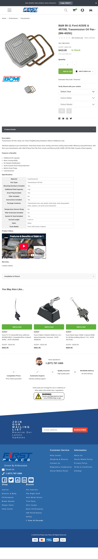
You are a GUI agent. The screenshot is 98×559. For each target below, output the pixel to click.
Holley (29, 517)
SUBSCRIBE (80, 430)
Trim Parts (31, 501)
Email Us (10, 469)
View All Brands (35, 520)
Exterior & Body (9, 493)
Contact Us (55, 463)
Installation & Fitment (12, 276)
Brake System (8, 501)
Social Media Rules (59, 471)
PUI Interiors (32, 490)
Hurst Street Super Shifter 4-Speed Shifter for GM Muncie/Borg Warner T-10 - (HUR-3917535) (80, 337)
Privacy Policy (80, 463)
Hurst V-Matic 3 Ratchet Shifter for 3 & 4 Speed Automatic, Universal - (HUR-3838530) (47, 337)
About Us (78, 455)
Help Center (55, 455)
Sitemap (78, 471)
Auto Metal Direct (34, 497)
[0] (74, 10)
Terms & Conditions (83, 467)
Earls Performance (34, 509)
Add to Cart (17, 327)
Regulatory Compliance (61, 467)
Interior (5, 490)
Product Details (10, 129)
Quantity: (62, 59)
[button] (90, 10)
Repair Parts (8, 505)
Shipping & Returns (59, 459)
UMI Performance (34, 513)
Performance (8, 497)
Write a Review (89, 38)
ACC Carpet (31, 505)
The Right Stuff (33, 493)
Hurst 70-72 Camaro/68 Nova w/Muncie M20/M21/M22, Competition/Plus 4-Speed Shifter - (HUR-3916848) (16, 337)
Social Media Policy (83, 459)
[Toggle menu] (9, 10)
